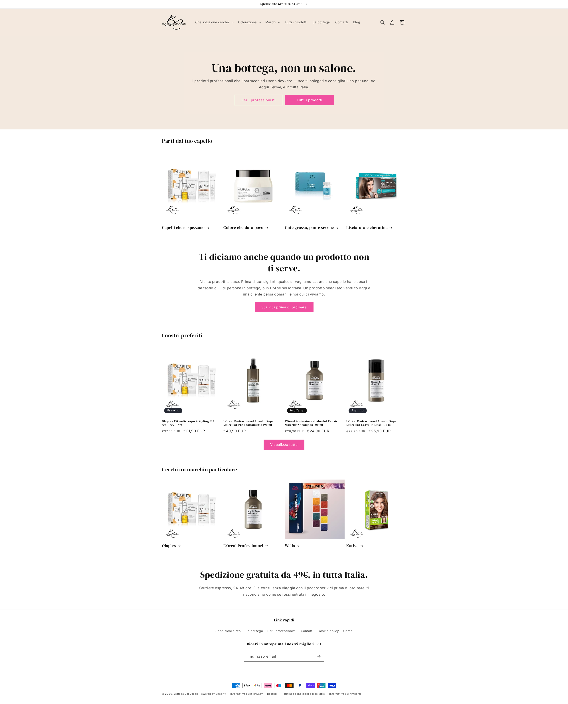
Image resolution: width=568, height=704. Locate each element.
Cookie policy (328, 631)
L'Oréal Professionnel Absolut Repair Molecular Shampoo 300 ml (311, 423)
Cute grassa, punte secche (309, 227)
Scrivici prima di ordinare (284, 307)
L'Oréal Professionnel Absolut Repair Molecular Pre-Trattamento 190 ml (249, 423)
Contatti (307, 631)
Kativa (352, 545)
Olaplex (169, 545)
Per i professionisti (258, 100)
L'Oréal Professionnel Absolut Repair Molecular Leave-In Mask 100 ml (372, 423)
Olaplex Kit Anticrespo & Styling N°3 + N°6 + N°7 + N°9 (189, 423)
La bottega (254, 631)
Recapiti (272, 693)
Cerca (348, 631)
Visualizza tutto (284, 444)
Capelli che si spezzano (183, 227)
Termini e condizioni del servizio (303, 693)
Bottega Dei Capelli (186, 693)
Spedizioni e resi (228, 631)
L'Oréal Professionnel (243, 545)
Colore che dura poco (243, 227)
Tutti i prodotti (309, 100)
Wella (290, 545)
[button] (214, 22)
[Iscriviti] (319, 656)
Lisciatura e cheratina (367, 227)
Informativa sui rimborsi (345, 693)
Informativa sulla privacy (246, 693)
